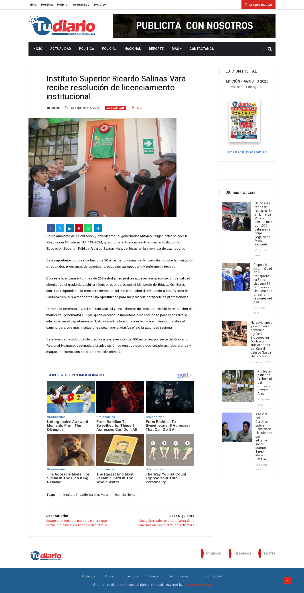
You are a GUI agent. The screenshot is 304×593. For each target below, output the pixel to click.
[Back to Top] (287, 580)
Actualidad (81, 4)
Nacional (133, 49)
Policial (62, 4)
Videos (153, 576)
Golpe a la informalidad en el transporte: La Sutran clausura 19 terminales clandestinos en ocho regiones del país (262, 284)
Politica (47, 4)
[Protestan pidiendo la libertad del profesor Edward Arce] (238, 386)
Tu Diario (53, 107)
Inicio (32, 4)
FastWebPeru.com (197, 585)
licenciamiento (125, 494)
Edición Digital (211, 576)
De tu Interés (178, 576)
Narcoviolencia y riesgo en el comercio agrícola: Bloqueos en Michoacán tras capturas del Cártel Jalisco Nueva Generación (261, 339)
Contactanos (202, 49)
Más (175, 49)
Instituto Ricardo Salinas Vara (85, 494)
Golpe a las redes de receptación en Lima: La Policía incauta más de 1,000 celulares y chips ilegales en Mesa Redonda (263, 224)
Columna (88, 576)
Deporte (100, 4)
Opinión (111, 576)
